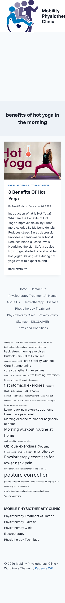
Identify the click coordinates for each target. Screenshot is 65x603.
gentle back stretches (13, 396)
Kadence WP (44, 568)
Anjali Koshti (18, 206)
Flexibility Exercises (13, 391)
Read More (17, 268)
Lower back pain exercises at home (28, 409)
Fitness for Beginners (28, 380)
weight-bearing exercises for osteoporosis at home (26, 491)
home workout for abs (13, 400)
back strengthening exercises (24, 351)
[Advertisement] (32, 66)
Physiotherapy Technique (21, 539)
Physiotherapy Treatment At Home (32, 295)
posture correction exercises (16, 482)
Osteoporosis (10, 452)
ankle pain (8, 342)
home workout (47, 396)
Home (23, 289)
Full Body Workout (31, 391)
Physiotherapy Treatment (32, 308)
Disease (52, 302)
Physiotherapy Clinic (21, 315)
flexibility (50, 386)
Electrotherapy (34, 302)
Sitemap (22, 321)
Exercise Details (18, 185)
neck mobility (10, 441)
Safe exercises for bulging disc (45, 482)
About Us (13, 302)
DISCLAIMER (40, 321)
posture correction (26, 475)
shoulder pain (10, 486)
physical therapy (25, 452)
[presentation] (32, 161)
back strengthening (37, 347)
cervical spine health (13, 361)
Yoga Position (40, 185)
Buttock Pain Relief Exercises (24, 356)
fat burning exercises (45, 375)
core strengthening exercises (24, 370)
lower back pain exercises (15, 405)
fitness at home (11, 380)
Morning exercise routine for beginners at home (31, 421)
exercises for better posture (16, 375)
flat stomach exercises (24, 385)
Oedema (44, 446)
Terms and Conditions (32, 328)
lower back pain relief (19, 414)
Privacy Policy (48, 315)
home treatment (32, 396)
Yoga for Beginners (12, 496)
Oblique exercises (20, 446)
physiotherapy (44, 451)
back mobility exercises (25, 342)
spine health (23, 486)
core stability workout (39, 361)
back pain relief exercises (15, 347)
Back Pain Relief (45, 342)
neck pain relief (24, 441)
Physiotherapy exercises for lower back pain (29, 460)
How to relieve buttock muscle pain (40, 400)
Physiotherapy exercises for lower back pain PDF (25, 469)
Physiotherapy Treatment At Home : (29, 516)
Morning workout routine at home (28, 432)
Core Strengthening (17, 365)
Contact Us (38, 289)
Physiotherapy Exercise (20, 522)
